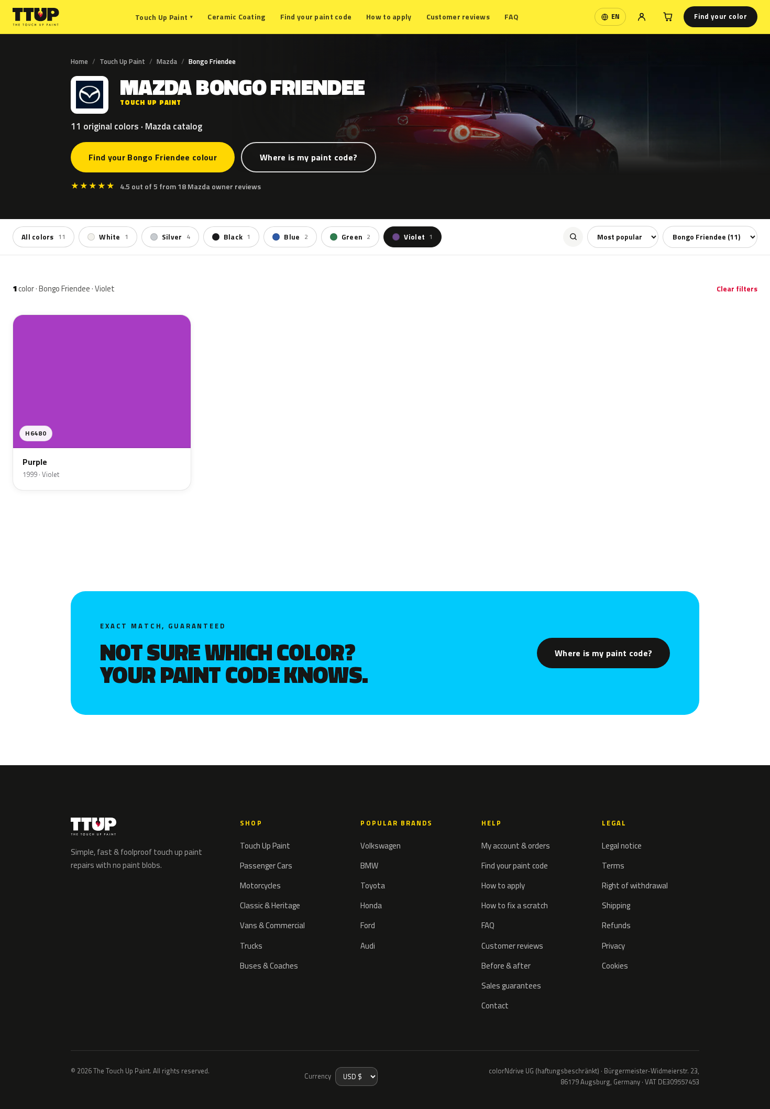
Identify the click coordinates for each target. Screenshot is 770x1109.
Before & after (506, 966)
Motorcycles (260, 885)
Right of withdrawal (635, 885)
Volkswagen (380, 846)
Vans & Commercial (272, 925)
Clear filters (737, 288)
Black (237, 237)
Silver (176, 237)
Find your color (720, 16)
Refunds (616, 925)
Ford (367, 925)
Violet (418, 237)
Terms (613, 866)
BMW (369, 866)
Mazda (167, 61)
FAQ (511, 16)
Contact (495, 1005)
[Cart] (667, 16)
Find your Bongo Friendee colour (153, 157)
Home (79, 61)
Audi (367, 946)
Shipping (616, 905)
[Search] (573, 237)
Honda (371, 905)
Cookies (615, 966)
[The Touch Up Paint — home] (36, 17)
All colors (43, 237)
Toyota (372, 885)
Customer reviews (458, 16)
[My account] (641, 16)
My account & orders (515, 846)
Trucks (251, 946)
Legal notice (622, 846)
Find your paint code (316, 16)
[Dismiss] (46, 1087)
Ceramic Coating (236, 16)
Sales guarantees (511, 986)
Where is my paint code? (308, 157)
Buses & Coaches (269, 966)
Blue (295, 237)
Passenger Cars (266, 866)
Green (356, 237)
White (113, 237)
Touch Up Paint (164, 17)
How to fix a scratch (514, 905)
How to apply (388, 16)
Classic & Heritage (270, 905)
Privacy (613, 946)
